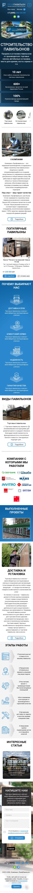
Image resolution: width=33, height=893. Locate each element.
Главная (11, 849)
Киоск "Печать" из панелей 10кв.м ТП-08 (16, 261)
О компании (20, 849)
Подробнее (19, 219)
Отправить (19, 838)
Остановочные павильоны (21, 122)
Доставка (26, 852)
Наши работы (10, 855)
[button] (28, 117)
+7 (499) (16, 13)
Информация (23, 855)
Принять (16, 886)
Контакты (16, 858)
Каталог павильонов (11, 852)
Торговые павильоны (8, 122)
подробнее (10, 276)
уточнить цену (25, 276)
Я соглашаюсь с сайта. (18, 832)
